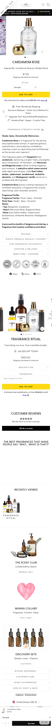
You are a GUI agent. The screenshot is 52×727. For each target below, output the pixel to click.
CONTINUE (13, 370)
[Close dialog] (49, 348)
